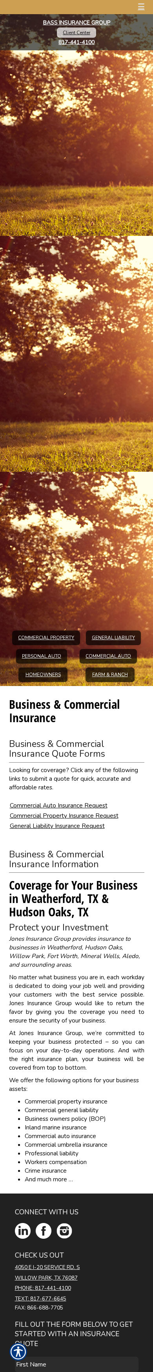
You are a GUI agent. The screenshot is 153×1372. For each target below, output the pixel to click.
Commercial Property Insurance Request (64, 815)
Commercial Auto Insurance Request (58, 805)
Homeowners (43, 674)
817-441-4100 (76, 42)
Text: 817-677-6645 (40, 1298)
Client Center (76, 32)
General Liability (113, 638)
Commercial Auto (108, 656)
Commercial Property (46, 638)
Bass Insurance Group (76, 22)
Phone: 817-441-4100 (43, 1288)
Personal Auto (41, 656)
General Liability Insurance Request (57, 826)
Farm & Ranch (110, 674)
